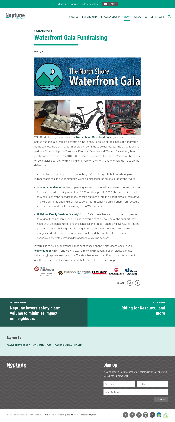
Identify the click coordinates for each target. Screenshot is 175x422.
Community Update (43, 31)
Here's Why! (110, 4)
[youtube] (152, 415)
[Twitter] (125, 415)
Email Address (112, 392)
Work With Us (140, 17)
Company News (42, 345)
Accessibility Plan (88, 415)
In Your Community (110, 17)
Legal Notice (72, 415)
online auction (43, 250)
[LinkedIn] (139, 415)
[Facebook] (132, 415)
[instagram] (145, 415)
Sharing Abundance (49, 187)
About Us (73, 17)
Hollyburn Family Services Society (57, 214)
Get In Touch (157, 17)
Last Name (144, 384)
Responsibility (89, 17)
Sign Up (161, 400)
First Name (110, 384)
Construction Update (68, 345)
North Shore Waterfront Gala (93, 137)
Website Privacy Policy (54, 415)
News (127, 17)
